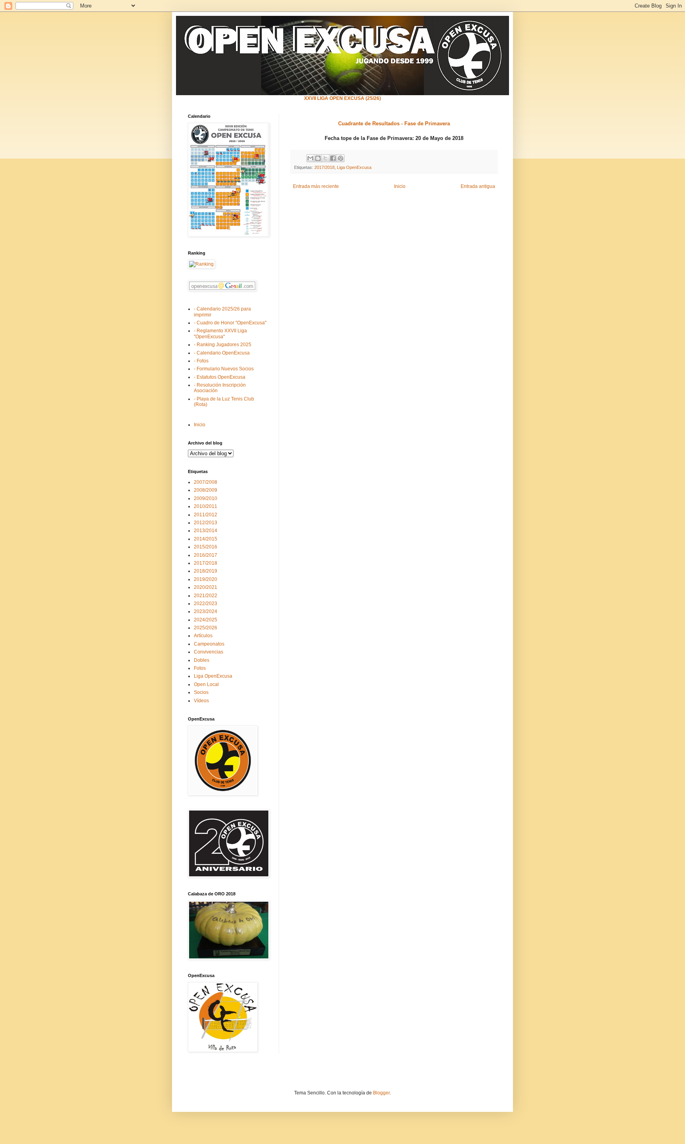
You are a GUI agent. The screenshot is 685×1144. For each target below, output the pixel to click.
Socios (201, 692)
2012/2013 (205, 522)
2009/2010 (205, 498)
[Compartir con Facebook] (333, 158)
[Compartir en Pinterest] (340, 158)
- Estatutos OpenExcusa (219, 377)
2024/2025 (205, 620)
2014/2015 (205, 539)
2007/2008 (205, 482)
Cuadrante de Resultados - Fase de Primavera (394, 123)
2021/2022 (205, 595)
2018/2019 (205, 571)
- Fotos (201, 361)
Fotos (200, 668)
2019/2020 (205, 579)
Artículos (203, 635)
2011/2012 (205, 514)
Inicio (400, 186)
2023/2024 (205, 611)
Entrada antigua (478, 186)
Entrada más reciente (316, 186)
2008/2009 (205, 490)
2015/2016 (205, 547)
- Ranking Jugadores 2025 (222, 344)
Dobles (201, 660)
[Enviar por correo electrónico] (310, 158)
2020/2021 (205, 587)
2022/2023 (205, 603)
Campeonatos (209, 644)
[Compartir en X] (325, 158)
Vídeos (201, 700)
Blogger (381, 1093)
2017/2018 (324, 167)
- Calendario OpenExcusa (222, 353)
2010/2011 (205, 506)
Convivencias (208, 652)
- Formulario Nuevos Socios (224, 369)
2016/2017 (205, 555)
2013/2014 (205, 530)
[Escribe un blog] (318, 158)
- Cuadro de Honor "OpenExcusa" (230, 323)
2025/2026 (205, 627)
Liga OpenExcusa (354, 167)
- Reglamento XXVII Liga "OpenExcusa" (220, 333)
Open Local (206, 684)
